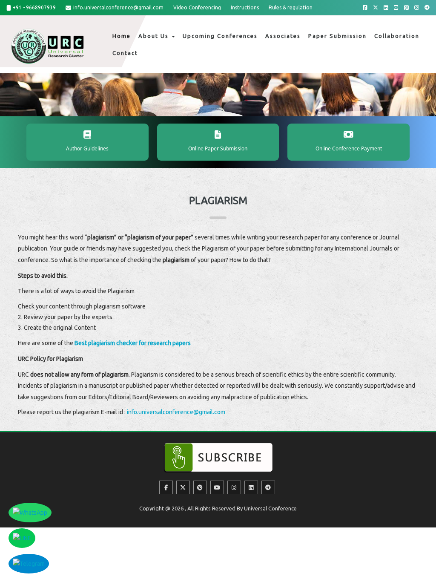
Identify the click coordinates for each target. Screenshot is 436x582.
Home (121, 36)
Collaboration (396, 36)
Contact (125, 53)
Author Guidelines (87, 148)
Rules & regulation (291, 7)
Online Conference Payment (349, 148)
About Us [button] (154, 36)
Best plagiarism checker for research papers (133, 343)
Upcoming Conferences (220, 36)
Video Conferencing (197, 7)
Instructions (245, 7)
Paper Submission (337, 36)
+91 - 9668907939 (34, 7)
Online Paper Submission (217, 148)
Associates (283, 36)
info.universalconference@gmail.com (118, 7)
